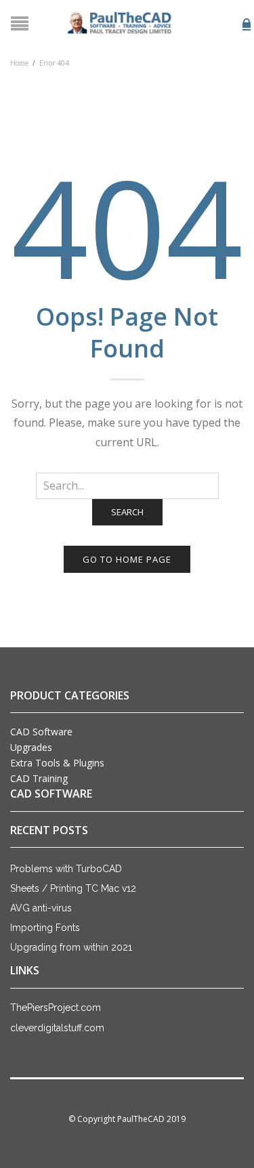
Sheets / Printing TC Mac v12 (73, 888)
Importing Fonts (45, 927)
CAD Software (41, 731)
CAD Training (39, 778)
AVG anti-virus (41, 908)
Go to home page (127, 559)
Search (127, 512)
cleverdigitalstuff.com (57, 1027)
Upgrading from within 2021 (71, 947)
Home (19, 63)
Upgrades (31, 747)
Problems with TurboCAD (66, 868)
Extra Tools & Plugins (57, 762)
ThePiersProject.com (55, 1007)
